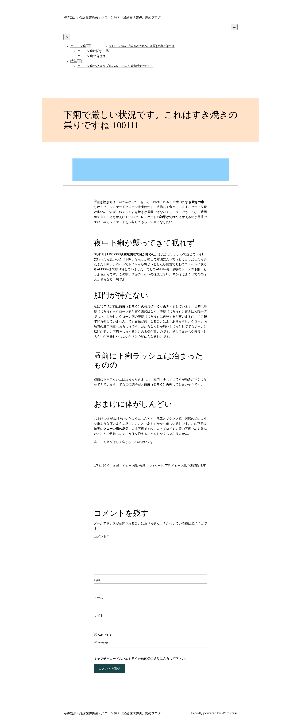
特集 (73, 61)
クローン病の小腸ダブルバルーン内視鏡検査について (115, 66)
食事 (203, 465)
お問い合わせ (165, 46)
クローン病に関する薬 (93, 51)
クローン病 (78, 46)
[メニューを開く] (234, 27)
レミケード (156, 465)
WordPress (230, 713)
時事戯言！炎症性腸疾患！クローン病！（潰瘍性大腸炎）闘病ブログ (112, 17)
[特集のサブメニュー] (79, 61)
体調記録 (193, 465)
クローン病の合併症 (91, 56)
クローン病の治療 (121, 46)
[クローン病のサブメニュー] (88, 46)
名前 (97, 580)
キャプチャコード (106, 658)
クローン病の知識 (134, 465)
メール (98, 598)
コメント (101, 536)
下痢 (168, 465)
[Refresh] (101, 643)
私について (141, 46)
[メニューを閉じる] (66, 37)
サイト (98, 615)
